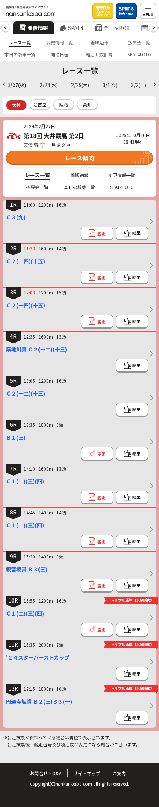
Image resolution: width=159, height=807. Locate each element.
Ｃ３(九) (16, 217)
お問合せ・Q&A (45, 773)
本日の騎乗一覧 (19, 54)
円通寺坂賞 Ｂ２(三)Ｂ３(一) (39, 701)
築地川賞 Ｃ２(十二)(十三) (36, 349)
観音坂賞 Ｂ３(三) (26, 569)
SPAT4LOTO (139, 54)
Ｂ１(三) (16, 437)
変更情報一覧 (59, 42)
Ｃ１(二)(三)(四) (25, 481)
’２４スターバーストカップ (38, 657)
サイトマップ (87, 773)
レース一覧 (20, 42)
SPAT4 (76, 27)
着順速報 (99, 42)
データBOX (116, 27)
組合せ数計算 (99, 54)
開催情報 (37, 27)
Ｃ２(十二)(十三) (25, 393)
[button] (5, 28)
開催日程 (59, 54)
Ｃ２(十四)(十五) (25, 261)
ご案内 (119, 773)
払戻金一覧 (139, 42)
